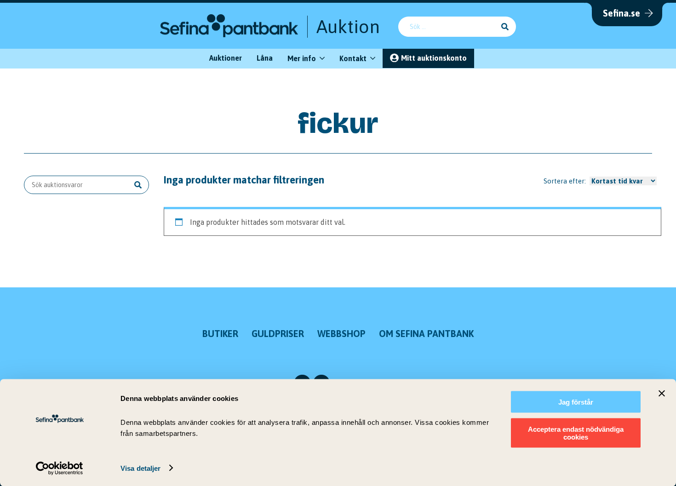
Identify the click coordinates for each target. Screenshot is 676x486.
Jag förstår (575, 402)
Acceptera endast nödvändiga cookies (576, 432)
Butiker (220, 333)
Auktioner (225, 58)
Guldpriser (278, 333)
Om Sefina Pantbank (426, 333)
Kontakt (353, 58)
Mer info (301, 58)
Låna (265, 58)
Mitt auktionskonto (434, 58)
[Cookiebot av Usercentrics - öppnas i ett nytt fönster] (59, 468)
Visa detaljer (140, 468)
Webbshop (341, 333)
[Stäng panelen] (662, 393)
